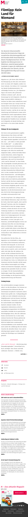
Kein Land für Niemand (8, 344)
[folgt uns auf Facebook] (18, 506)
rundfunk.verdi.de (20, 511)
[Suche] (13, 506)
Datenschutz (11, 511)
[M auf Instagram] (22, 506)
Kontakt (4, 511)
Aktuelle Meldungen (12, 384)
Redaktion (20, 509)
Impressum (6, 509)
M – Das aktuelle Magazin (12, 486)
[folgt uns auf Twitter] (20, 506)
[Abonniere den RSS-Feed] (23, 506)
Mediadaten (13, 509)
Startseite (3, 384)
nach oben (23, 354)
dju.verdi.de (8, 513)
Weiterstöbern (19, 493)
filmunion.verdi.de (17, 513)
